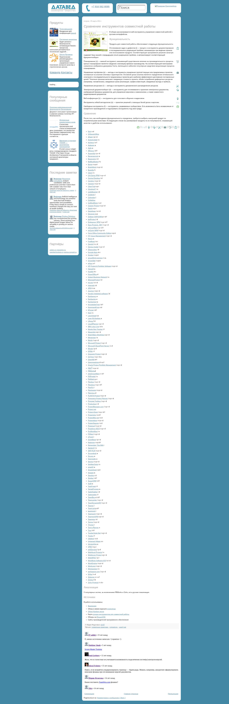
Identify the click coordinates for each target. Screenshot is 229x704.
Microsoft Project (94, 343)
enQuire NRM (93, 230)
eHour (90, 263)
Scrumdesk (92, 453)
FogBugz (91, 241)
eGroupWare (93, 228)
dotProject (92, 219)
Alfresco (91, 151)
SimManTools (93, 464)
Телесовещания (66, 29)
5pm (89, 131)
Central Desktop (94, 178)
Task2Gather (93, 492)
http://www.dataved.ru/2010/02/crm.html (61, 228)
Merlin (90, 340)
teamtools (91, 511)
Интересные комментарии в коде (67, 121)
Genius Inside (93, 247)
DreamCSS (101, 617)
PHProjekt (91, 376)
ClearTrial (91, 186)
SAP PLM (91, 451)
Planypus (91, 393)
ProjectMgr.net (93, 418)
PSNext (91, 434)
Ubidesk (91, 539)
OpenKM (91, 360)
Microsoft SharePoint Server (98, 346)
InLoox (90, 283)
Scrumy (91, 456)
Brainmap (58, 179)
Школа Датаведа (66, 54)
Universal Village (94, 541)
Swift (89, 484)
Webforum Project (94, 555)
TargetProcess (93, 489)
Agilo (90, 148)
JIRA (89, 288)
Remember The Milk (95, 445)
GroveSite (91, 261)
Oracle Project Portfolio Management (102, 365)
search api (122, 627)
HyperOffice (92, 274)
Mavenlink (92, 332)
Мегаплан (92, 337)
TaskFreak (92, 486)
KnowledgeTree (94, 305)
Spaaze (91, 473)
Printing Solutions (68, 216)
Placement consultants (62, 180)
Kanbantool (92, 302)
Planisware (92, 390)
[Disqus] (131, 660)
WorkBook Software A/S (97, 561)
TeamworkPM (93, 517)
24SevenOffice (93, 134)
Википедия (92, 606)
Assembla (91, 153)
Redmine (91, 442)
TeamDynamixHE (94, 503)
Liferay (90, 321)
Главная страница (131, 694)
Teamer (91, 506)
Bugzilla (91, 170)
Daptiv (90, 208)
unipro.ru (53, 250)
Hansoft (91, 269)
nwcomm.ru (61, 250)
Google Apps (93, 252)
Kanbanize (92, 299)
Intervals (91, 285)
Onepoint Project (94, 354)
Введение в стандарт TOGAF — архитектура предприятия (68, 144)
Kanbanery (92, 296)
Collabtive (91, 200)
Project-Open (93, 412)
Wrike (90, 574)
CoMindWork (93, 203)
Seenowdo (92, 459)
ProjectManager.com (96, 407)
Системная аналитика (68, 39)
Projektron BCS (93, 429)
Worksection (92, 569)
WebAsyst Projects (95, 552)
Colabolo (91, 195)
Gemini (90, 244)
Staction (91, 475)
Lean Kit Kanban (94, 318)
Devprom (91, 214)
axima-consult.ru (70, 252)
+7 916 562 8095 (100, 6)
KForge (91, 310)
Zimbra (90, 580)
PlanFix (91, 387)
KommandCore (93, 307)
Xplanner (91, 577)
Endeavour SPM (94, 222)
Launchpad (92, 316)
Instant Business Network (97, 277)
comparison (113, 627)
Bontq (90, 164)
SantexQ (91, 448)
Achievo (91, 142)
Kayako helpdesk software (98, 294)
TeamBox (91, 497)
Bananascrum (93, 156)
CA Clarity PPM (93, 175)
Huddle (90, 272)
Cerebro (91, 181)
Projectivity (92, 415)
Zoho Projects (93, 582)
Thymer (91, 525)
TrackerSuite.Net (94, 533)
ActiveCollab (92, 140)
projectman (111, 609)
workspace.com (94, 572)
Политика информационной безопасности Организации (61, 108)
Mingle (90, 349)
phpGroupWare (93, 374)
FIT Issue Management (97, 236)
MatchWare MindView (96, 335)
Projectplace (92, 420)
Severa (90, 462)
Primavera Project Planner (98, 398)
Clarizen (91, 184)
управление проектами (100, 627)
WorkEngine (92, 563)
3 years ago (65, 212)
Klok (89, 313)
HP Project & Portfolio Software (99, 266)
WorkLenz (92, 566)
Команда (55, 72)
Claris (90, 173)
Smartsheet (92, 470)
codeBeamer (93, 192)
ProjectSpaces (93, 423)
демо (73, 33)
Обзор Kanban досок (96, 612)
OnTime (91, 357)
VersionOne (92, 544)
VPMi (90, 547)
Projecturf (91, 426)
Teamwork (92, 514)
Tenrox (90, 522)
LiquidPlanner (93, 324)
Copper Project (93, 206)
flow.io (90, 239)
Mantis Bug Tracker (95, 329)
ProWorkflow (92, 431)
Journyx (91, 291)
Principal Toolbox (94, 401)
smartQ (91, 467)
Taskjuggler (92, 495)
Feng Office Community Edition (99, 233)
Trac (89, 530)
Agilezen (91, 145)
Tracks (90, 536)
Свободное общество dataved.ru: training (62, 190)
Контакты (66, 72)
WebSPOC (92, 558)
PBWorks (91, 371)
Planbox (91, 382)
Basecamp (92, 159)
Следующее (89, 694)
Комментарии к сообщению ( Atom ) (111, 698)
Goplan (90, 255)
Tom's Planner (93, 528)
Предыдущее (173, 694)
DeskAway (92, 211)
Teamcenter (92, 500)
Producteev (92, 404)
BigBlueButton (93, 162)
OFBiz (90, 351)
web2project (92, 550)
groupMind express (95, 258)
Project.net (92, 409)
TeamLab (91, 508)
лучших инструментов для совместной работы (111, 614)
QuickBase (92, 440)
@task (90, 137)
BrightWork (92, 167)
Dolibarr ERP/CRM (95, 217)
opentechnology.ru (57, 252)
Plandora (91, 385)
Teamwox (91, 519)
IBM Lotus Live (93, 327)
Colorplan (91, 197)
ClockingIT (92, 189)
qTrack (90, 437)
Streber (91, 478)
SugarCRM (92, 481)
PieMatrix (91, 379)
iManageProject (94, 280)
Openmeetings (93, 362)
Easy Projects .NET (95, 225)
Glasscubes (92, 250)
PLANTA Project (94, 396)
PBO (90, 368)
